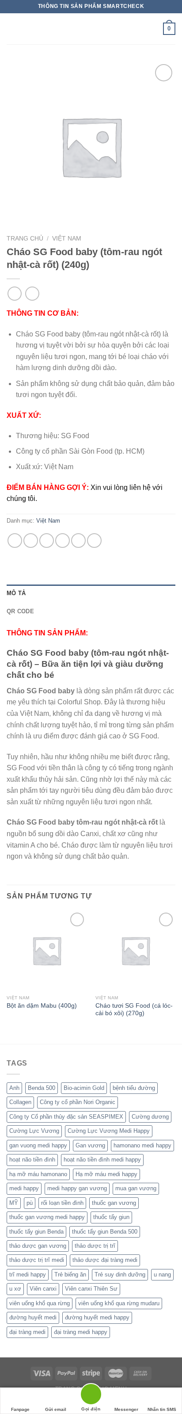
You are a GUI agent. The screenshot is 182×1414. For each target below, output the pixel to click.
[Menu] (12, 28)
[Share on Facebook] (30, 540)
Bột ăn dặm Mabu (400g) (42, 1005)
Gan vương (90, 1145)
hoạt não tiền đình (32, 1159)
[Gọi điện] (91, 1395)
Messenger (126, 1409)
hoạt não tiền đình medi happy (102, 1159)
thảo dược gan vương (37, 1245)
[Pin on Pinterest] (78, 540)
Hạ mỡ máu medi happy (106, 1174)
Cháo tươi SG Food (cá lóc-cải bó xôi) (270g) (134, 1009)
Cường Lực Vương (34, 1130)
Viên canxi (43, 1288)
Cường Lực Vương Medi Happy (109, 1130)
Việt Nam (66, 238)
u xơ (15, 1288)
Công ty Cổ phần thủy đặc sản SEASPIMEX (66, 1116)
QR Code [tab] (20, 611)
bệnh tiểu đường (134, 1088)
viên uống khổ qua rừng (39, 1303)
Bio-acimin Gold (84, 1088)
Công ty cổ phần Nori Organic (77, 1102)
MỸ (13, 1203)
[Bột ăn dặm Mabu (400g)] (47, 950)
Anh (14, 1088)
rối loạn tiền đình (62, 1203)
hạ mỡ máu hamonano (38, 1174)
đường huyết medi (33, 1317)
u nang (162, 1274)
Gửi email (55, 1409)
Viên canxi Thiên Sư (91, 1288)
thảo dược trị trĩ (95, 1245)
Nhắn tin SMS (162, 1409)
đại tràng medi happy (80, 1332)
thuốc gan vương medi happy (47, 1217)
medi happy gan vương (77, 1188)
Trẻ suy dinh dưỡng (120, 1274)
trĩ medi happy (27, 1274)
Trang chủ (25, 238)
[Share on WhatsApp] (15, 540)
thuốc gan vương (114, 1203)
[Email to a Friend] (62, 540)
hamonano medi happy (142, 1145)
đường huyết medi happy (97, 1317)
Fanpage (20, 1409)
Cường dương (150, 1116)
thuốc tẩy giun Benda (36, 1231)
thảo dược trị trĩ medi (36, 1260)
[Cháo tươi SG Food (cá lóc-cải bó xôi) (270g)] (135, 950)
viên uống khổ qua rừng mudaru (118, 1303)
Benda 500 (41, 1088)
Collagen (20, 1102)
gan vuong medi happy (38, 1145)
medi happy (24, 1188)
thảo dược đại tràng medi (104, 1260)
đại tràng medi (27, 1332)
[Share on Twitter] (46, 540)
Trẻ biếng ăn (70, 1274)
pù (30, 1203)
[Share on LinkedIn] (94, 540)
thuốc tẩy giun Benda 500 (104, 1231)
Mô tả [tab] (16, 593)
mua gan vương (135, 1188)
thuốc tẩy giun (111, 1217)
